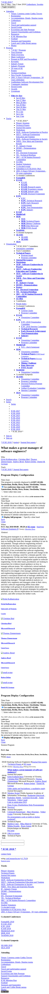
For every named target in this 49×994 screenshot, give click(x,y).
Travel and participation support (23, 25)
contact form (6, 854)
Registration (16, 16)
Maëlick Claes (13, 824)
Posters (14, 71)
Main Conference (18, 57)
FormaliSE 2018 (7, 922)
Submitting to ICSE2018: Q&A (28, 169)
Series (13, 404)
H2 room (31, 527)
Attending (10, 11)
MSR (23, 219)
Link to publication (14, 802)
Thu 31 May (21, 109)
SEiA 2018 (5, 948)
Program (9, 48)
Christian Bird (24, 459)
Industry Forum (17, 64)
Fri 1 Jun (19, 112)
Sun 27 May (21, 100)
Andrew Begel (18, 462)
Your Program (16, 52)
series (16, 442)
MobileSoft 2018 (7, 931)
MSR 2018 (5, 933)
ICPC (23, 198)
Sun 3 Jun (20, 116)
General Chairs (27, 311)
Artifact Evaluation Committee (33, 388)
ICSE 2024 (15, 418)
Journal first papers (23, 128)
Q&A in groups (13, 833)
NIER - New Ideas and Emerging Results (17, 887)
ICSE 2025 (15, 415)
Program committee (29, 258)
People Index (21, 304)
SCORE (19, 162)
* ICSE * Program (18, 50)
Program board (27, 255)
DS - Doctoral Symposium (26, 153)
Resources (15, 34)
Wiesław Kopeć (13, 793)
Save (3, 519)
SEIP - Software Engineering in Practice (32, 132)
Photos (13, 45)
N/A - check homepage (30, 347)
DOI (24, 802)
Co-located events (23, 166)
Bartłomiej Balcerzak (36, 795)
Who (3, 457)
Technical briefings (18, 73)
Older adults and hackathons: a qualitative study (26, 788)
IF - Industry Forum (24, 146)
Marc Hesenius (33, 812)
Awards (14, 89)
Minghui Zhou (30, 529)
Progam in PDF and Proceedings (24, 59)
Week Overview (17, 55)
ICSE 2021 (15, 425)
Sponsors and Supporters (21, 41)
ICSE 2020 (15, 427)
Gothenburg (16, 20)
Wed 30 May (21, 107)
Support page (5, 861)
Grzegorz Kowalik (30, 798)
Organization (11, 244)
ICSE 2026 (15, 413)
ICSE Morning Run (19, 36)
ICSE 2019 (15, 429)
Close (3, 522)
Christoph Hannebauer (16, 812)
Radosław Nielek (14, 798)
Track (3, 467)
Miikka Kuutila (13, 826)
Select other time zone (12, 492)
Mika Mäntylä (25, 824)
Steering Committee (29, 390)
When (3, 524)
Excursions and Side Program (23, 30)
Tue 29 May (21, 105)
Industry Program (18, 66)
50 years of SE (17, 68)
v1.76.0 (24, 858)
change (8, 757)
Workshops (20, 130)
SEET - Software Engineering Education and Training (28, 135)
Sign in (9, 436)
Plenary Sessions (22, 123)
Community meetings (19, 84)
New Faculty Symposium (21, 75)
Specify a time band (32, 517)
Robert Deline (30, 462)
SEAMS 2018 (6, 945)
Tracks (8, 118)
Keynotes (15, 61)
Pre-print (10, 831)
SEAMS (24, 237)
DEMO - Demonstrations (26, 148)
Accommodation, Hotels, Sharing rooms (27, 18)
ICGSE (24, 182)
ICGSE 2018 (6, 924)
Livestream (15, 91)
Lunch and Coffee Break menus (23, 43)
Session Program (7, 745)
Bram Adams (26, 826)
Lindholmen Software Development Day (27, 82)
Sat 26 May (20, 98)
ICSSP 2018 (6, 928)
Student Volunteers (23, 164)
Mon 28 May (21, 102)
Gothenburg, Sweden (34, 4)
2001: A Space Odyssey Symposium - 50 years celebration (31, 172)
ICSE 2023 (15, 420)
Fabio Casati (22, 800)
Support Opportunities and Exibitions (26, 32)
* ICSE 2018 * (7, 442)
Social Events (16, 27)
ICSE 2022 (15, 422)
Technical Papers (23, 125)
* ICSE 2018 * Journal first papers (14, 469)
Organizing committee (25, 248)
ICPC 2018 (5, 926)
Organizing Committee (30, 317)
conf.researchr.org (13, 858)
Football (14, 39)
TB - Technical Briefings (26, 155)
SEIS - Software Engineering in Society (32, 139)
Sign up (9, 438)
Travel (13, 23)
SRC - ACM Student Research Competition (18, 900)
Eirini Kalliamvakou (9, 459)
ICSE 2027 (15, 411)
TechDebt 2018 (7, 935)
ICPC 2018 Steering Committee (33, 327)
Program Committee (29, 313)
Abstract (4, 532)
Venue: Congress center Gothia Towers (26, 14)
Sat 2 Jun (19, 114)
